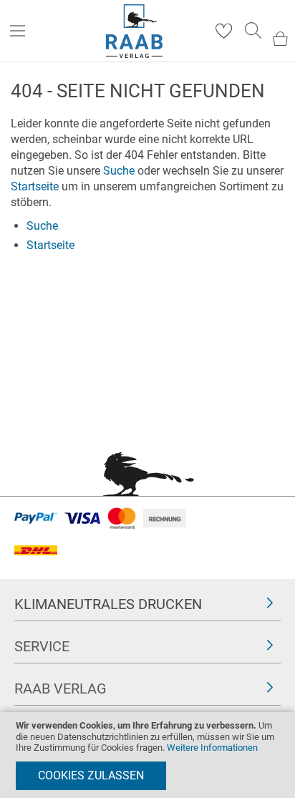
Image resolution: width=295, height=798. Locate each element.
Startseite (35, 186)
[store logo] (134, 31)
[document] (147, 755)
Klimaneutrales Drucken (108, 604)
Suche (119, 170)
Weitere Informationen (212, 747)
